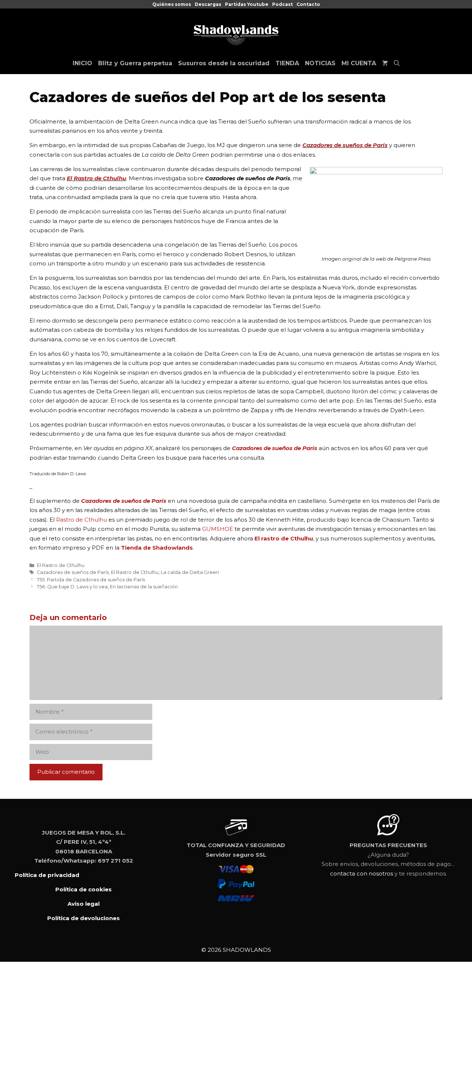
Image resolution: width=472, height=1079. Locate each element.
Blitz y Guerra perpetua (135, 63)
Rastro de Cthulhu (81, 519)
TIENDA (287, 63)
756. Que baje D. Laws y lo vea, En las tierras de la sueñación (107, 586)
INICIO (82, 63)
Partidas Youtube (246, 4)
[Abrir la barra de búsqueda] (397, 63)
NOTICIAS (320, 63)
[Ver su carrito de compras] (385, 63)
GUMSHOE (218, 528)
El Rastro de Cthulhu (96, 178)
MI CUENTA (358, 63)
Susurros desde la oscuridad (224, 63)
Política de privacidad (47, 874)
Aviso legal (83, 903)
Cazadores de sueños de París (345, 145)
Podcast (282, 4)
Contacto (308, 4)
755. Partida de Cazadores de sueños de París (91, 579)
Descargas (208, 4)
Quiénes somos (171, 4)
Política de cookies (83, 889)
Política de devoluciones (83, 918)
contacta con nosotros (361, 873)
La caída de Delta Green (190, 572)
